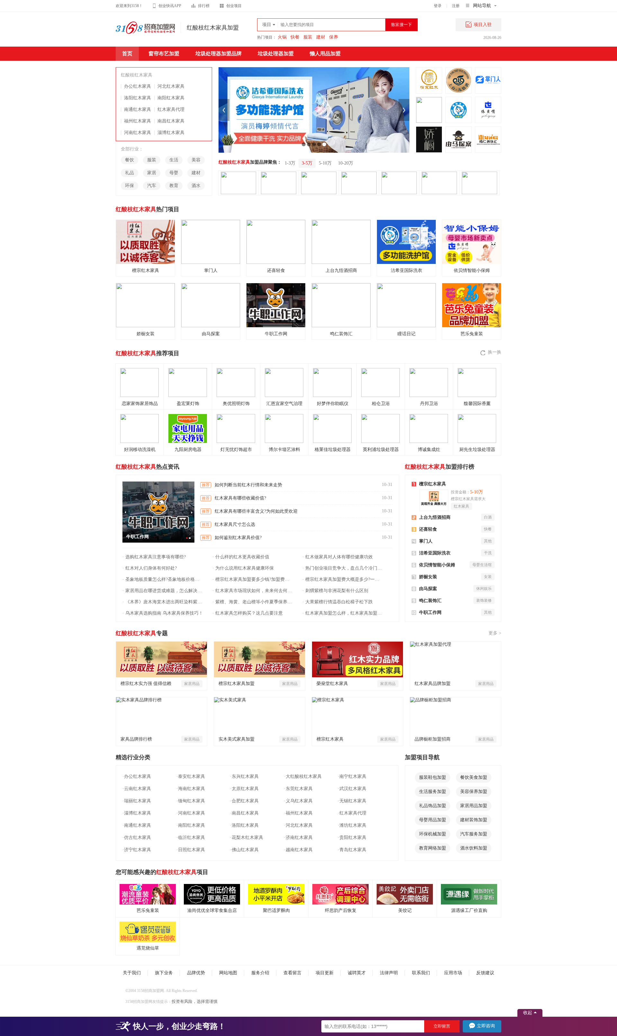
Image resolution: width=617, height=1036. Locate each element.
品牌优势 (196, 972)
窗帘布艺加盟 (163, 53)
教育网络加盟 (432, 848)
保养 (333, 37)
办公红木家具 (137, 86)
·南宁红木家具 (352, 776)
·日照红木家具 (190, 849)
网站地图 (228, 972)
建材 (320, 37)
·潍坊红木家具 (352, 825)
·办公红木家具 (136, 776)
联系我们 (421, 972)
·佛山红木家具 (244, 849)
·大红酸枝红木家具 (303, 776)
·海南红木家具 (190, 788)
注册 (456, 6)
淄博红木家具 (170, 132)
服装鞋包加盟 (432, 777)
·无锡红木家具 (352, 800)
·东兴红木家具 (244, 776)
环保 (129, 185)
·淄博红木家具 (136, 813)
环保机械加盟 (432, 834)
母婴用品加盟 (432, 819)
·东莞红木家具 (298, 788)
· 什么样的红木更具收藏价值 (240, 556)
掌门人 (426, 541)
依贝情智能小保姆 (437, 565)
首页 (127, 53)
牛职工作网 (430, 612)
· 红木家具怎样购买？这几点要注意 (247, 613)
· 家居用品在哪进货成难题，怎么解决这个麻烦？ (162, 590)
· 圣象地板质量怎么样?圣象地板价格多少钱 (162, 579)
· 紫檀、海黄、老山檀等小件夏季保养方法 (252, 601)
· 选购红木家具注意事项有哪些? (154, 556)
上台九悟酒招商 (435, 517)
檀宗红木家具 (432, 484)
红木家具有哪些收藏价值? (240, 498)
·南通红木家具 (136, 825)
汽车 (151, 185)
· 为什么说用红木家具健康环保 (243, 568)
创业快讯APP (169, 6)
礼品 (129, 172)
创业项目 (234, 6)
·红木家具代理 (352, 813)
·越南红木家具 (298, 849)
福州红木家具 (137, 121)
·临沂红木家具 (190, 837)
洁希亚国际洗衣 (435, 553)
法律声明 (389, 972)
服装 (307, 37)
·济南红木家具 (298, 837)
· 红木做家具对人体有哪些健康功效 (337, 556)
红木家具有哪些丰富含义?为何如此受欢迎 (256, 511)
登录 (438, 6)
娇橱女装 (428, 576)
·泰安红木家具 (190, 776)
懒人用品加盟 (325, 53)
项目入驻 (483, 24)
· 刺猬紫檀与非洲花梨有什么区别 (335, 590)
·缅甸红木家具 (190, 800)
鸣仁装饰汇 (430, 600)
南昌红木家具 (170, 121)
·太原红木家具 (244, 788)
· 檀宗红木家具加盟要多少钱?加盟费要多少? (252, 579)
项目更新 (325, 972)
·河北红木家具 (298, 825)
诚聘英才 (357, 972)
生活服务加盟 (432, 791)
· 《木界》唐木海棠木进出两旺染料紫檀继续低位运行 (162, 601)
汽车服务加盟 (473, 834)
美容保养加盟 (473, 791)
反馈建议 (485, 972)
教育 (173, 185)
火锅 (282, 37)
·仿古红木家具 (136, 837)
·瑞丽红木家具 (136, 800)
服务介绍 (260, 972)
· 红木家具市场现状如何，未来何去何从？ (252, 590)
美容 (196, 160)
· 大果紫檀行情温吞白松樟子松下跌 (337, 601)
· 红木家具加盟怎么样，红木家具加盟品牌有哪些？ (342, 613)
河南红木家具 (137, 132)
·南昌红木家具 (244, 813)
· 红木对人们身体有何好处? (149, 568)
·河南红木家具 (190, 813)
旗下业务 (164, 972)
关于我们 (132, 972)
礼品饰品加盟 (432, 805)
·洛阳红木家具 (244, 825)
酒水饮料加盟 (473, 848)
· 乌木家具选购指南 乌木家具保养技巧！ (162, 613)
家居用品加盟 (473, 805)
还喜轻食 (428, 529)
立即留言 (442, 1026)
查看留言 (292, 972)
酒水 (196, 185)
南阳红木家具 (170, 97)
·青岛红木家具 (352, 849)
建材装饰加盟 (473, 819)
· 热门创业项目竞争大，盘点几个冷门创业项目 (342, 568)
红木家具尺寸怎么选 (235, 524)
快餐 (295, 37)
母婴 (173, 172)
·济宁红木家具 (136, 849)
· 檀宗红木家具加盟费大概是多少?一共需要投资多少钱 (342, 579)
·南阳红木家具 (190, 825)
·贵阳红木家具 (352, 837)
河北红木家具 (170, 86)
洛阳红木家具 (137, 97)
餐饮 (129, 160)
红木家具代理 (170, 109)
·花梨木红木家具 (246, 837)
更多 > (494, 633)
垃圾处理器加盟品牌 (218, 53)
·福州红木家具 (298, 813)
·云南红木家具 (136, 788)
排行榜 (204, 6)
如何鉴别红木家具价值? (238, 537)
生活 (173, 160)
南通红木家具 (137, 109)
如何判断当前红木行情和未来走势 (248, 484)
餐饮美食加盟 (473, 777)
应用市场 (453, 972)
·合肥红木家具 (244, 800)
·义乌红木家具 (298, 800)
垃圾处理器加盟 (276, 53)
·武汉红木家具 (352, 788)
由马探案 (428, 588)
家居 (151, 172)
